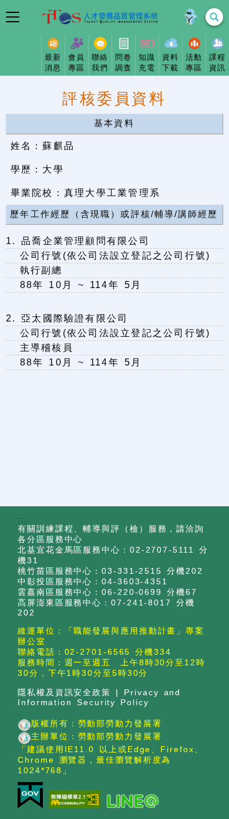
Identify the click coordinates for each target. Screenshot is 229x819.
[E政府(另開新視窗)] (33, 796)
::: (23, 519)
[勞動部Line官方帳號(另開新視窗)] (135, 802)
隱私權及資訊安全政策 (64, 692)
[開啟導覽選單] (12, 17)
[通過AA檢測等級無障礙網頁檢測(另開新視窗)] (77, 800)
